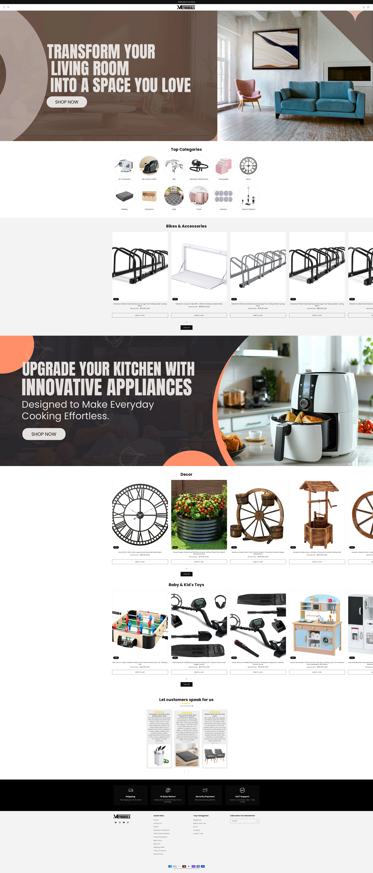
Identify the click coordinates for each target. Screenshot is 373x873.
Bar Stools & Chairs (149, 179)
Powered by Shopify (194, 868)
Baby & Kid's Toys (199, 823)
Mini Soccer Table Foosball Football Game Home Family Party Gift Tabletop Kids (140, 663)
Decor (248, 179)
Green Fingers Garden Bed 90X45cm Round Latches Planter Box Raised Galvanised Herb (199, 553)
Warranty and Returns (162, 830)
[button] (4, 7)
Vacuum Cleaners (248, 209)
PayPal (156, 827)
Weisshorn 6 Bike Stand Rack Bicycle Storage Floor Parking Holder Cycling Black (317, 305)
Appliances (197, 820)
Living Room (149, 209)
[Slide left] (182, 322)
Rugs (174, 209)
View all (186, 328)
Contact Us (158, 823)
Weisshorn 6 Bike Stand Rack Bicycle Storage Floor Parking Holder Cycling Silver (258, 305)
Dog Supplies (224, 179)
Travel (198, 209)
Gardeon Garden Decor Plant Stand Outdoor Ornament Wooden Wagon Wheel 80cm (258, 553)
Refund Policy (158, 854)
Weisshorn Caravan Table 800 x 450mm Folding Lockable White (199, 304)
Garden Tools (198, 834)
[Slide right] (191, 322)
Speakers (223, 209)
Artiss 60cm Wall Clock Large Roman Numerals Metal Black (140, 552)
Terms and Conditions (162, 834)
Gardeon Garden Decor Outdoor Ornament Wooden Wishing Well (317, 552)
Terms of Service (160, 851)
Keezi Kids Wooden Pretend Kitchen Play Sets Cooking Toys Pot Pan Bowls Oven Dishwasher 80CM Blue (317, 663)
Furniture (196, 830)
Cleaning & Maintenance (199, 179)
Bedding (124, 209)
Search (156, 820)
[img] (186, 703)
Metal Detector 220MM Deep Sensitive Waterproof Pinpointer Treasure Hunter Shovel (258, 663)
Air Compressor (125, 179)
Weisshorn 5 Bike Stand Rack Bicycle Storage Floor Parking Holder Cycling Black (140, 305)
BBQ (174, 179)
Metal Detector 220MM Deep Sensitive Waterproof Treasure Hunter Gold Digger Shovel (199, 663)
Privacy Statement (160, 837)
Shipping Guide (159, 847)
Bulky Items (158, 840)
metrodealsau (183, 868)
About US (157, 844)
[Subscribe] (257, 821)
